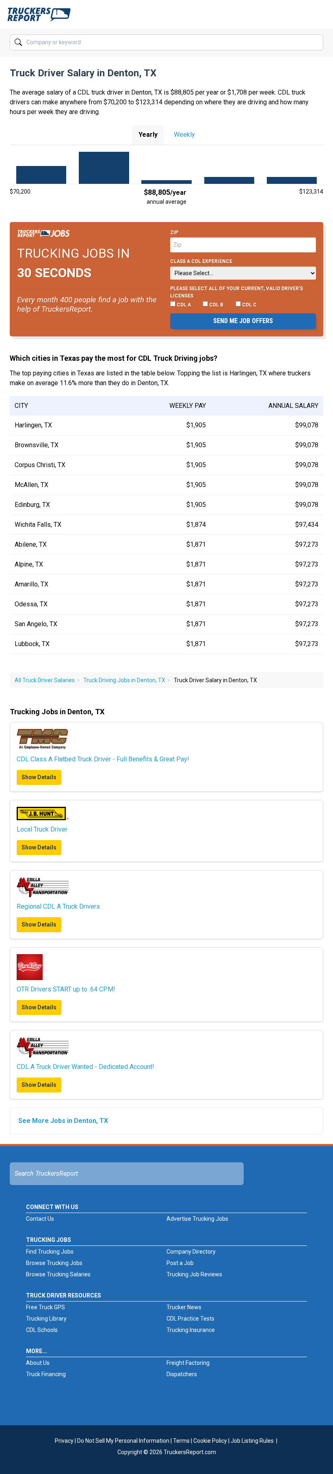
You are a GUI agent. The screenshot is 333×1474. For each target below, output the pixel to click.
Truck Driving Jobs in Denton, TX (124, 680)
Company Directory (191, 1251)
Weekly (184, 134)
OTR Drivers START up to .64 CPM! (66, 989)
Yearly (148, 134)
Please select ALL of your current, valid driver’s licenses (236, 292)
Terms (181, 1440)
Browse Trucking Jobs (54, 1263)
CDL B (215, 305)
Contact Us (40, 1218)
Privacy (64, 1440)
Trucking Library (46, 1318)
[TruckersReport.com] (38, 17)
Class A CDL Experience (201, 261)
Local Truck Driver (42, 829)
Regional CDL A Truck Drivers (58, 906)
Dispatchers (181, 1374)
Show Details (39, 777)
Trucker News (183, 1307)
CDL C (249, 305)
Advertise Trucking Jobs (197, 1218)
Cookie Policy (210, 1440)
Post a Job (180, 1263)
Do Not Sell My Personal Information (123, 1440)
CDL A (183, 305)
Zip (174, 232)
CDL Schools (42, 1330)
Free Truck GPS (45, 1307)
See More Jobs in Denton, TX (63, 1121)
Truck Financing (46, 1374)
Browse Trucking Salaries (58, 1274)
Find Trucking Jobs (50, 1251)
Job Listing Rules (252, 1440)
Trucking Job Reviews (194, 1274)
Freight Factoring (188, 1363)
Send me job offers (243, 321)
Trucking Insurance (190, 1330)
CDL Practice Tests (190, 1318)
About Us (38, 1363)
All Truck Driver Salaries (45, 680)
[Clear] (316, 42)
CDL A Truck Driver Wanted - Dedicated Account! (85, 1067)
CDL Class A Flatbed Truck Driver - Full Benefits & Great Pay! (103, 759)
